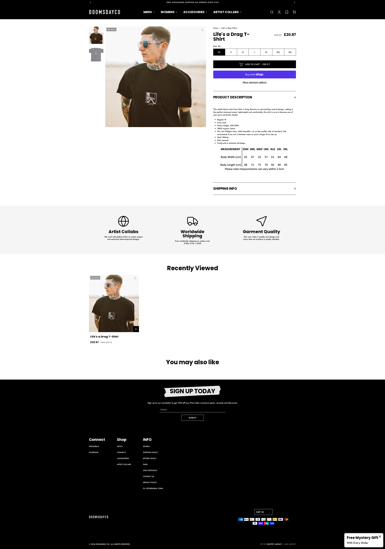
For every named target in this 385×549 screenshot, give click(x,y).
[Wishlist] (286, 12)
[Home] (104, 12)
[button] (92, 2)
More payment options (254, 82)
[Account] (279, 12)
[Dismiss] (379, 536)
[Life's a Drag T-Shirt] (155, 76)
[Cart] (294, 12)
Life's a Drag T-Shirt (229, 28)
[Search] (271, 12)
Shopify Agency (274, 544)
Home (215, 28)
